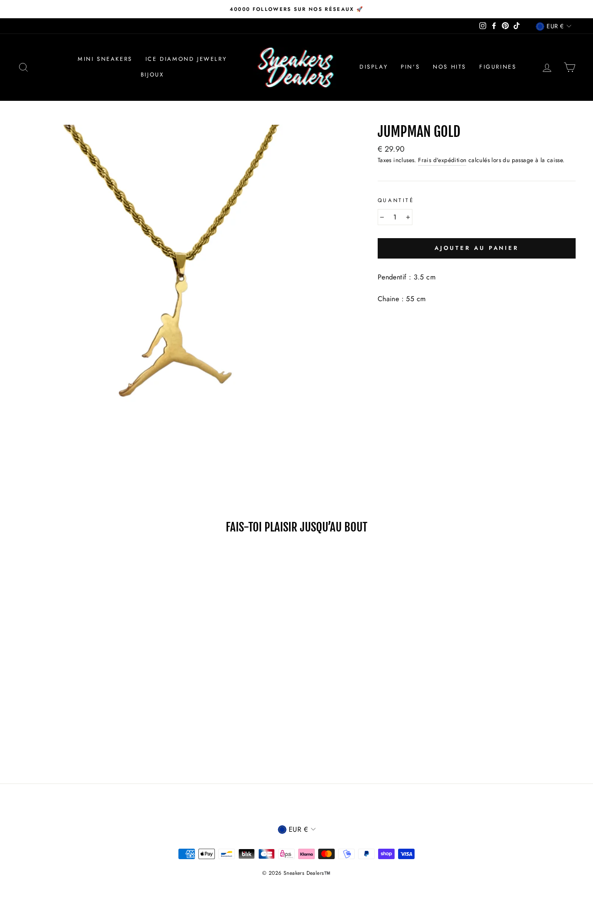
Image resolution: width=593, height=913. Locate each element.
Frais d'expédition (442, 160)
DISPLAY (373, 67)
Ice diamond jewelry (186, 59)
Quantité (396, 200)
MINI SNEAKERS (105, 59)
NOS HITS (449, 67)
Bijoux (152, 74)
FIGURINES (497, 67)
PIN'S (410, 67)
